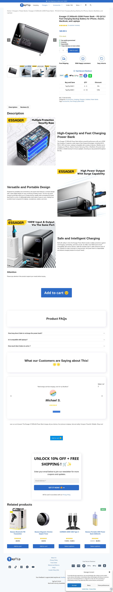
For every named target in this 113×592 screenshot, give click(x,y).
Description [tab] (13, 107)
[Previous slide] (11, 396)
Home (9, 11)
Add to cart (74, 50)
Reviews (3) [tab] (24, 107)
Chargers (44, 5)
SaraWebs (62, 583)
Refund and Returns (53, 565)
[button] (109, 572)
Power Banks (23, 11)
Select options (69, 546)
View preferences (103, 585)
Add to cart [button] (18, 546)
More (77, 5)
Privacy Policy (92, 589)
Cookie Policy (85, 589)
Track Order (53, 562)
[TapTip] (25, 5)
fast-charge (73, 101)
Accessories (56, 5)
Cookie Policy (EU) (54, 570)
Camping (35, 5)
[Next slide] (102, 396)
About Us (53, 557)
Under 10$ (69, 5)
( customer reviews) (74, 25)
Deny (89, 585)
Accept (74, 585)
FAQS (53, 567)
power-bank (80, 101)
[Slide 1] (54, 412)
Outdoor (88, 99)
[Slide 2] (58, 412)
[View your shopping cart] (85, 5)
